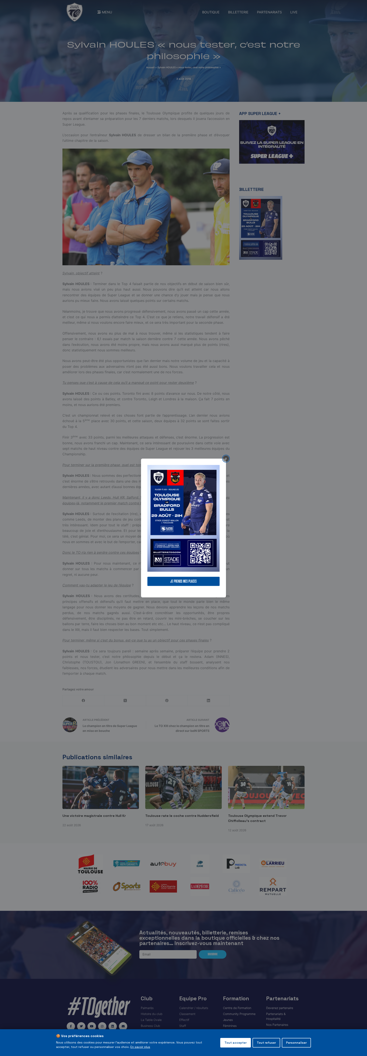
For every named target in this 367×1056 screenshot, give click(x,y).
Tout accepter (235, 1043)
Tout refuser (266, 1043)
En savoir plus (140, 1047)
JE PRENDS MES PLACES (183, 581)
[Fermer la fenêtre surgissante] (226, 458)
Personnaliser (296, 1043)
